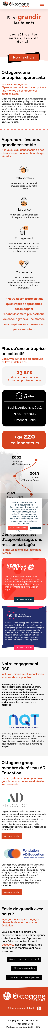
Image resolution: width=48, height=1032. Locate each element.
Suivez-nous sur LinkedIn (21, 1008)
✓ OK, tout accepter (18, 528)
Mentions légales (23, 1024)
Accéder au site (24, 599)
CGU (37, 1027)
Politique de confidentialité (19, 1027)
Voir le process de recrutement (24, 959)
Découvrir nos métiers (24, 968)
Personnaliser (35, 528)
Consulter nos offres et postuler (24, 977)
